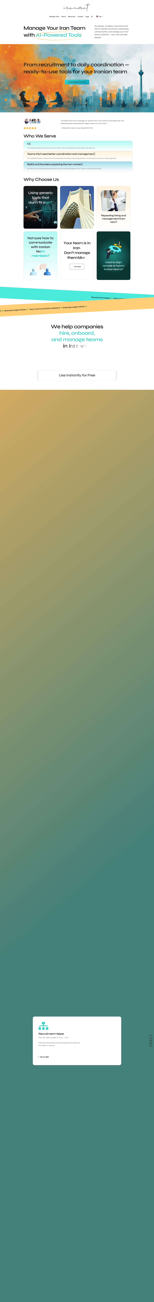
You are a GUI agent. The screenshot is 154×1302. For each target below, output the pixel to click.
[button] (92, 16)
